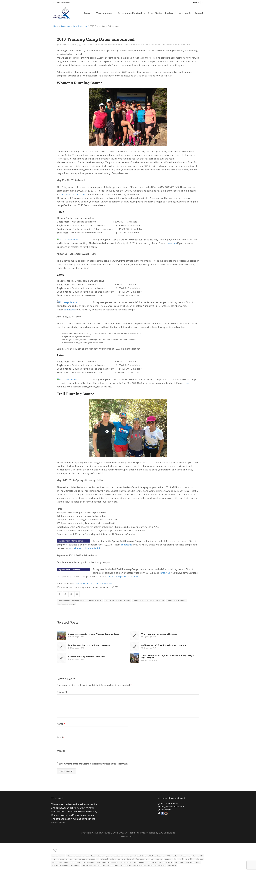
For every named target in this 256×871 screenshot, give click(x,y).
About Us (125, 836)
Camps (86, 13)
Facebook (162, 813)
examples (121, 859)
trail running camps (147, 45)
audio (175, 856)
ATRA (169, 856)
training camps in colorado (176, 600)
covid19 (200, 856)
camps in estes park (95, 600)
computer (191, 856)
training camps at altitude (155, 600)
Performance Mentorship (131, 13)
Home (56, 26)
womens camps (164, 45)
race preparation (88, 862)
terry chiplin (109, 600)
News (132, 836)
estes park (83, 859)
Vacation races (104, 13)
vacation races (87, 865)
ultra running (74, 865)
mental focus (198, 859)
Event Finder (155, 13)
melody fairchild (186, 859)
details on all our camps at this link (94, 583)
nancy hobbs (56, 862)
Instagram (166, 813)
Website (61, 750)
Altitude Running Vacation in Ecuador (86, 656)
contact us (171, 243)
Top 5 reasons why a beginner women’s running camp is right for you (167, 656)
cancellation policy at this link (84, 548)
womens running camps (66, 604)
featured (130, 859)
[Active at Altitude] (62, 13)
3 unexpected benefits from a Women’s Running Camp (93, 634)
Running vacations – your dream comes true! (89, 645)
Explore (169, 13)
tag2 (159, 862)
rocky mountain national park (107, 862)
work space (172, 865)
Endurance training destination (74, 26)
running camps (125, 862)
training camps (138, 600)
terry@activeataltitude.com (172, 806)
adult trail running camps (123, 856)
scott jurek (152, 862)
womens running (139, 865)
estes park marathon (108, 859)
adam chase (90, 856)
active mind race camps (75, 856)
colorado (182, 856)
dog (53, 859)
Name (61, 723)
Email (61, 737)
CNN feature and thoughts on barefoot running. (163, 645)
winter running (99, 865)
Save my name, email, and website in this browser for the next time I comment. (93, 763)
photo (66, 862)
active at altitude (64, 600)
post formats (75, 862)
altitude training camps (156, 856)
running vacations (139, 862)
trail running (130, 45)
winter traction (112, 865)
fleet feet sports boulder (144, 859)
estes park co (93, 859)
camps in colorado (78, 600)
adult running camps (104, 856)
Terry (84, 45)
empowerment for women (67, 859)
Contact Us (166, 809)
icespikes (159, 859)
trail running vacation (60, 865)
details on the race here (73, 194)
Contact (199, 13)
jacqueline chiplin (171, 859)
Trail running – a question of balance (159, 634)
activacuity (185, 13)
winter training (126, 865)
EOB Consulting (167, 832)
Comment (62, 691)
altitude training (140, 856)
